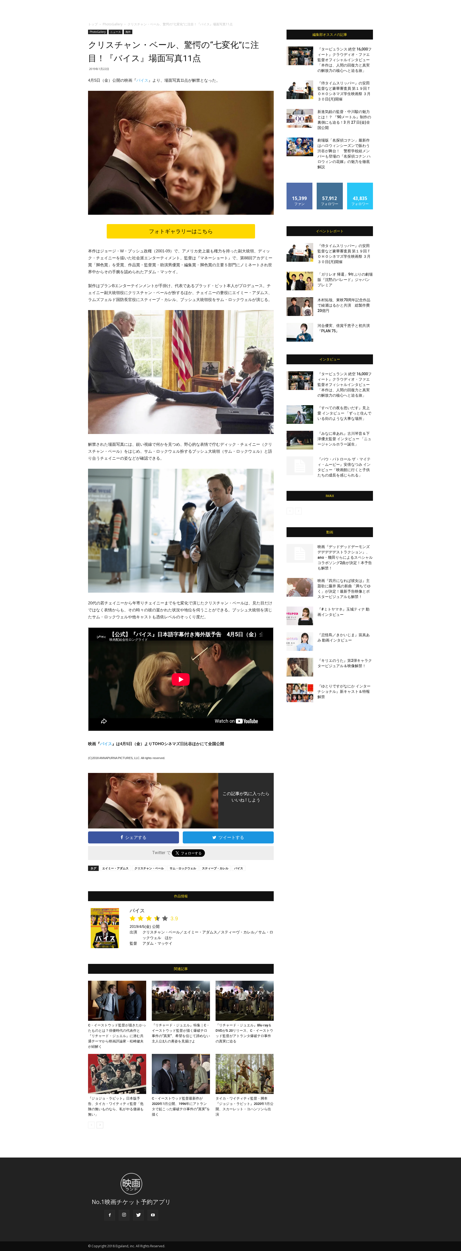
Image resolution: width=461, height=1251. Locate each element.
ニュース (115, 32)
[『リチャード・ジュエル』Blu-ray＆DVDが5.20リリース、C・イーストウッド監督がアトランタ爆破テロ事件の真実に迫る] (245, 1001)
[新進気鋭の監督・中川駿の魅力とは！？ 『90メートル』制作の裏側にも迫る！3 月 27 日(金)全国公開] (300, 118)
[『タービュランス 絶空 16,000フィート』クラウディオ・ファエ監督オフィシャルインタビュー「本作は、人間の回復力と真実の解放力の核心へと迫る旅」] (300, 55)
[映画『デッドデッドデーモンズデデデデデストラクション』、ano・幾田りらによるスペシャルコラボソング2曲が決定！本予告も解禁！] (300, 553)
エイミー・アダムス (115, 868)
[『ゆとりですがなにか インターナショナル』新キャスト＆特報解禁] (300, 692)
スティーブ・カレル (215, 868)
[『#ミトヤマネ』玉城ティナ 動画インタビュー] (300, 616)
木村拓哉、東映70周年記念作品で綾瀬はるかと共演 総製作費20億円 (343, 305)
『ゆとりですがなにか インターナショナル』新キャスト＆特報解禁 (344, 691)
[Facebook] (109, 1215)
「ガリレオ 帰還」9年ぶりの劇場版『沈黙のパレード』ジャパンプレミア (345, 279)
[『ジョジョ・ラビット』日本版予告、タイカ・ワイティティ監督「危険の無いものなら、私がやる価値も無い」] (117, 1074)
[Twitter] (138, 1215)
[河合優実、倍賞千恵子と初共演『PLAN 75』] (300, 332)
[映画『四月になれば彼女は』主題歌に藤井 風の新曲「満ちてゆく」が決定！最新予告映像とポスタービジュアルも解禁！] (300, 587)
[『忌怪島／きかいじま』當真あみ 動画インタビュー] (300, 641)
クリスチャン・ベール (149, 868)
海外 (128, 32)
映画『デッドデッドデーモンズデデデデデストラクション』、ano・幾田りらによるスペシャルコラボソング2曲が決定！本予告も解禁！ (345, 557)
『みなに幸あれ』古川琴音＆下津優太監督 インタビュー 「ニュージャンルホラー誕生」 (344, 438)
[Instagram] (124, 1215)
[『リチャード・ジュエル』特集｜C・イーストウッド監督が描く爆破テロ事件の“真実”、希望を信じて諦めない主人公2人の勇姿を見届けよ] (181, 1001)
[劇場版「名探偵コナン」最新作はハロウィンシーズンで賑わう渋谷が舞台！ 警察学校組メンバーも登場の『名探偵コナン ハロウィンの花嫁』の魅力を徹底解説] (300, 147)
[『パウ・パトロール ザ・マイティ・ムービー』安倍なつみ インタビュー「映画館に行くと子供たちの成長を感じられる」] (300, 465)
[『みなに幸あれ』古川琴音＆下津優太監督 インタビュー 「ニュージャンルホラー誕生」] (300, 440)
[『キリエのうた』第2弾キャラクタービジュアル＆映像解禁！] (300, 667)
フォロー (330, 185)
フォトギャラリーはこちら (181, 231)
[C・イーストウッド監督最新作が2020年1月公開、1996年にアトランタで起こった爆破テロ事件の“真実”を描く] (181, 1074)
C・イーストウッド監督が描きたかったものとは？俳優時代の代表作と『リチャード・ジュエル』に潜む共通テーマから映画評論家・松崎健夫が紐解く (117, 1036)
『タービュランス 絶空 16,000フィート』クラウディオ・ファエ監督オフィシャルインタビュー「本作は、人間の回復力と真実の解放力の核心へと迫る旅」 (344, 60)
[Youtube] (153, 1215)
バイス (142, 80)
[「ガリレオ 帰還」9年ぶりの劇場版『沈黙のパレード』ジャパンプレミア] (300, 281)
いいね (299, 185)
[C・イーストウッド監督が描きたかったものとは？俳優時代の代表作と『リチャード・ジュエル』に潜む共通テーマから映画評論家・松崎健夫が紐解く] (117, 1001)
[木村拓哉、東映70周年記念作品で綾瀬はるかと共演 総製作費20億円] (300, 306)
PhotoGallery (112, 24)
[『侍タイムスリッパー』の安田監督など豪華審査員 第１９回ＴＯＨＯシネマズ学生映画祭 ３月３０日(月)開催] (300, 89)
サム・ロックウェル (183, 868)
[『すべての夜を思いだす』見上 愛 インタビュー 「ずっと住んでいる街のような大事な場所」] (300, 414)
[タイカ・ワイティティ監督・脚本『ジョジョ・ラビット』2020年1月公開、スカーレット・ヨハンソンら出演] (245, 1074)
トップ (93, 24)
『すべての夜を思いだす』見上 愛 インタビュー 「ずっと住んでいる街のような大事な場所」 (344, 413)
